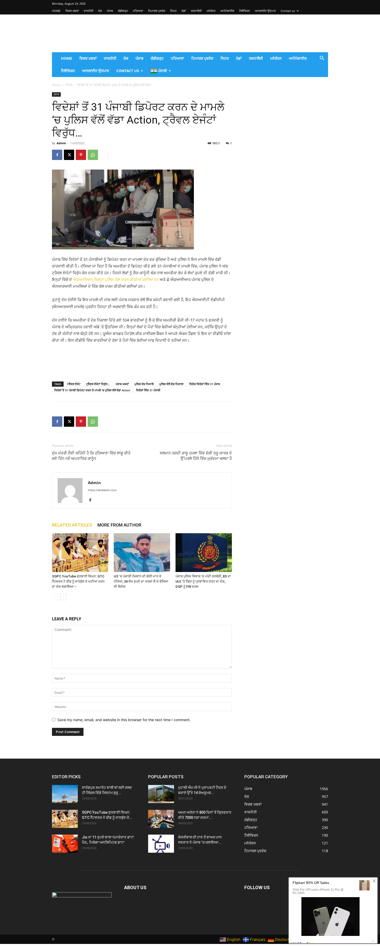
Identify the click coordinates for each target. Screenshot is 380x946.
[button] (322, 58)
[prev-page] (55, 597)
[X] (69, 155)
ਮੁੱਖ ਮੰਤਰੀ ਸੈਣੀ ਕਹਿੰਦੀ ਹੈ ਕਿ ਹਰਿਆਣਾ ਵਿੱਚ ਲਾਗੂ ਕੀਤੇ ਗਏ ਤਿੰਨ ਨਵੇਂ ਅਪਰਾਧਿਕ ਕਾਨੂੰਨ (91, 456)
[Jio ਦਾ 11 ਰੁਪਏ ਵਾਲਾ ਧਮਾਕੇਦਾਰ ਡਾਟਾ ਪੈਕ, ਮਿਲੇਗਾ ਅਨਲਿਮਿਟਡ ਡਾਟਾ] (65, 844)
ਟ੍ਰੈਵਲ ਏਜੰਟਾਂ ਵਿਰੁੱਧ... (98, 384)
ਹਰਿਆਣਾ (138, 11)
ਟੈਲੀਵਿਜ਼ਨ (244, 11)
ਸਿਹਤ (173, 11)
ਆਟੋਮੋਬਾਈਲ (227, 11)
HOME (56, 11)
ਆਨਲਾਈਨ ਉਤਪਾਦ (265, 11)
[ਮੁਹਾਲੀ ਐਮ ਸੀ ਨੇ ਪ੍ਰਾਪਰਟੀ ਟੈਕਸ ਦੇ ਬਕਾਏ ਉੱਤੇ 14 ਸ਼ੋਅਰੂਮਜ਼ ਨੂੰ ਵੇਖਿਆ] (161, 794)
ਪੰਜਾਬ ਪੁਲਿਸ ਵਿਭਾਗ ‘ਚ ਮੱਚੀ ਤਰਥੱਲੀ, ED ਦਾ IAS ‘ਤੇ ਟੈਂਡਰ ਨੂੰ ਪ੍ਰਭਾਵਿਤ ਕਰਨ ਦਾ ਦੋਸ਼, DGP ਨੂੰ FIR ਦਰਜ (203, 581)
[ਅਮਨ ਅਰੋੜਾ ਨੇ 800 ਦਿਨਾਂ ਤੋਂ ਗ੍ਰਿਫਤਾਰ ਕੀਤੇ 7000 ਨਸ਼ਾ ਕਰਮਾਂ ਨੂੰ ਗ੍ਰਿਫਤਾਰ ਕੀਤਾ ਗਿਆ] (161, 819)
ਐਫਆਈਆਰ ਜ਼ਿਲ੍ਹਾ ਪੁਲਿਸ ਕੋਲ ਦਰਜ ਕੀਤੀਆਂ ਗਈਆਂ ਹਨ (116, 279)
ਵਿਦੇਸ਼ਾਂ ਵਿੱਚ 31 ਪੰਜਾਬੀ (148, 390)
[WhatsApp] (93, 155)
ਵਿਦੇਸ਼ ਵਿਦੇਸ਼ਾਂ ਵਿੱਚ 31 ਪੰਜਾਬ (204, 384)
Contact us (288, 11)
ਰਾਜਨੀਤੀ (88, 11)
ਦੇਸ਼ (100, 11)
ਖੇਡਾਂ (183, 11)
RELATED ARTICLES (72, 525)
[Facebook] (57, 155)
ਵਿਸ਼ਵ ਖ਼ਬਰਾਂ (72, 11)
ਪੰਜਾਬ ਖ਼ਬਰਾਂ (122, 384)
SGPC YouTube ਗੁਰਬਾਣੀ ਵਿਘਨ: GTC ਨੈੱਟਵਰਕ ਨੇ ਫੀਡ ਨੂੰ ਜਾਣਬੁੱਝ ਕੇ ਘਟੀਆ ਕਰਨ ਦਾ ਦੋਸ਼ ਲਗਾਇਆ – (78, 581)
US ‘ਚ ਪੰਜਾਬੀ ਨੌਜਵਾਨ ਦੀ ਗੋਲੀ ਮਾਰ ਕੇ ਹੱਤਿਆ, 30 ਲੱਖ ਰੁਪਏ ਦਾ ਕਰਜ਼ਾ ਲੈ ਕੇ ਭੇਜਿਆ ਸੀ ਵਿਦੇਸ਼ (141, 581)
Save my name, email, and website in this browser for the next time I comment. (124, 720)
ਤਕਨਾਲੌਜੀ (196, 11)
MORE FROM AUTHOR (119, 525)
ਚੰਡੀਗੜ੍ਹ (123, 11)
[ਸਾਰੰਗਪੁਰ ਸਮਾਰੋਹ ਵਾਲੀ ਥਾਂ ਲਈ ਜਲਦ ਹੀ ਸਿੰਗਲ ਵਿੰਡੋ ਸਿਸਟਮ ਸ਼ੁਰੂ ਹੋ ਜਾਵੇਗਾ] (65, 794)
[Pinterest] (81, 155)
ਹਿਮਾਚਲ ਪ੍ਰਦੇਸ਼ (156, 11)
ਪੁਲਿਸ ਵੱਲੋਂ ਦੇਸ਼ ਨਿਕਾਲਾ (171, 384)
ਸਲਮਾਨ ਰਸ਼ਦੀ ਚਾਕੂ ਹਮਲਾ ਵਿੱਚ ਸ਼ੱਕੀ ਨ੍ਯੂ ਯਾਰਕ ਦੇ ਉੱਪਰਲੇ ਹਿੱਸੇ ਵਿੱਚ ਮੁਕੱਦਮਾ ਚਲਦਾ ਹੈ (196, 456)
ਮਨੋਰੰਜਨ (211, 11)
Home (56, 85)
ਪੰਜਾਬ (110, 11)
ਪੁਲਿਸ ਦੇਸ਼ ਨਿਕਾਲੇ (144, 384)
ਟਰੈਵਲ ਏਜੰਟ (73, 384)
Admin (61, 143)
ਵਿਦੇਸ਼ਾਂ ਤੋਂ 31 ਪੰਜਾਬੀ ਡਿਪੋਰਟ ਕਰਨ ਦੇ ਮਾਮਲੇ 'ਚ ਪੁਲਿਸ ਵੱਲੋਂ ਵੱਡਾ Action (92, 390)
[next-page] (63, 597)
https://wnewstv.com (102, 490)
